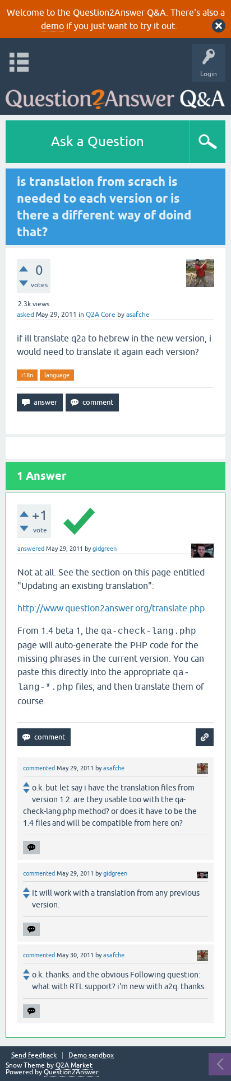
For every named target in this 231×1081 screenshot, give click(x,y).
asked (25, 315)
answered (30, 548)
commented (39, 768)
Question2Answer (71, 1072)
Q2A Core (101, 315)
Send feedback (34, 1055)
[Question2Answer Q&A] (115, 95)
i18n (27, 375)
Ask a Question (97, 141)
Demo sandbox (91, 1055)
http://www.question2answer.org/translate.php (111, 608)
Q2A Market (74, 1065)
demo (52, 26)
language (57, 375)
